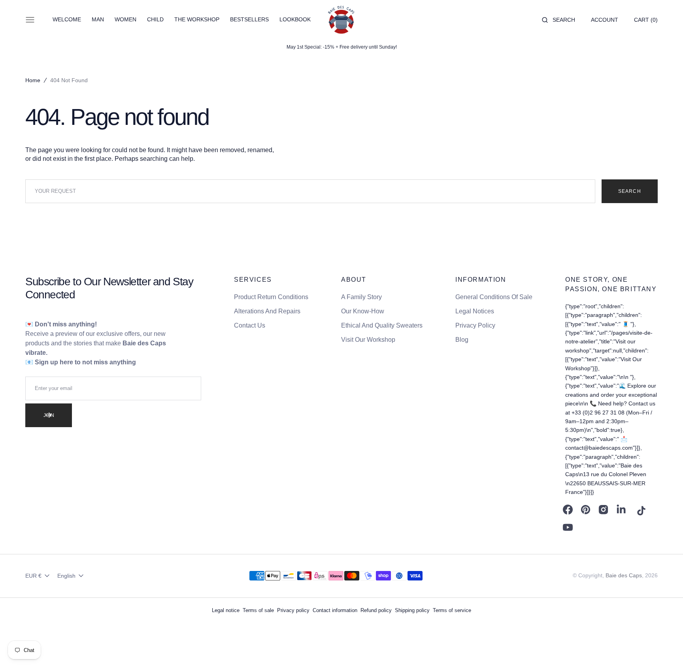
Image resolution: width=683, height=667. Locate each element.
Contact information (335, 610)
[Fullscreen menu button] (30, 20)
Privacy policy (293, 610)
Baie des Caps (624, 575)
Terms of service (452, 610)
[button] (558, 19)
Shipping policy (412, 610)
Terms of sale (258, 610)
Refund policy (376, 610)
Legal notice (226, 610)
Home (32, 80)
